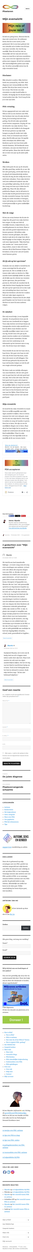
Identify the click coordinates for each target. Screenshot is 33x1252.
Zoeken (5, 924)
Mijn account (8, 1076)
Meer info (7, 1049)
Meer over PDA (9, 817)
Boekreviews (8, 810)
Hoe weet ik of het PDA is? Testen (17, 1040)
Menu (27, 8)
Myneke (7, 535)
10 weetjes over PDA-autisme (13, 1130)
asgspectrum (7, 847)
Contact (9, 1074)
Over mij (9, 1069)
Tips (5, 824)
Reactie (6, 701)
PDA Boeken (10, 1057)
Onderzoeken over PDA (14, 1062)
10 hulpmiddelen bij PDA (11, 1157)
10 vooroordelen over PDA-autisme (15, 1152)
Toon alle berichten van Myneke (18, 528)
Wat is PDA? (8, 1032)
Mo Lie (12, 914)
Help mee (9, 1071)
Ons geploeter (25, 535)
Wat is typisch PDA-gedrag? (16, 1042)
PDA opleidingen (12, 1064)
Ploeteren (8, 11)
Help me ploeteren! (11, 445)
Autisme (7, 807)
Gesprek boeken (10, 1047)
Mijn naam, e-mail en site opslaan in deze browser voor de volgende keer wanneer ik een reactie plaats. (16, 755)
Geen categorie (9, 814)
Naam (5, 727)
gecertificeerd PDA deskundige (15, 1113)
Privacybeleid (13, 1247)
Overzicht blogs (11, 1054)
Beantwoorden (7, 638)
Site (4, 744)
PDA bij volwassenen (11, 822)
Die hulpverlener (10, 812)
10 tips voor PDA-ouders (11, 1140)
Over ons (7, 1067)
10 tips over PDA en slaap (11, 1135)
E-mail (5, 735)
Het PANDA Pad (9, 1045)
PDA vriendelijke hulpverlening (17, 1059)
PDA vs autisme (11, 1037)
